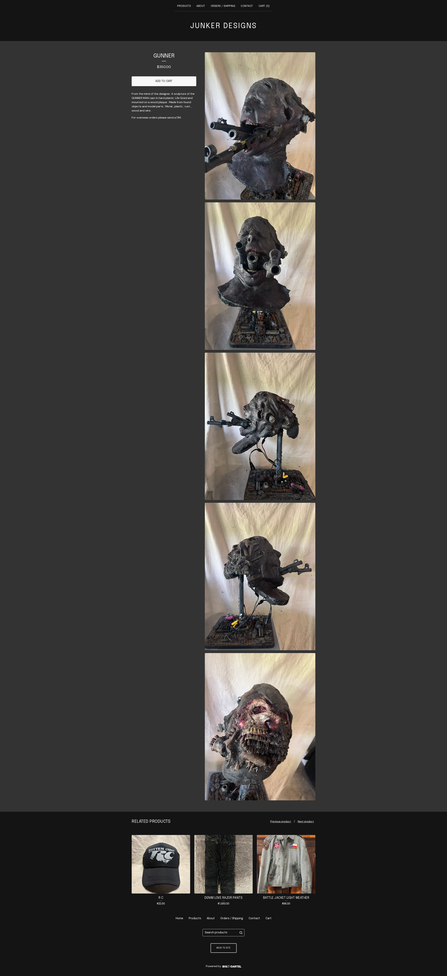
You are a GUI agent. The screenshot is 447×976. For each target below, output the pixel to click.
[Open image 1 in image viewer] (260, 126)
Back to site (224, 948)
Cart (269, 918)
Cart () (264, 6)
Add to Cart (164, 81)
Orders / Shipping (223, 6)
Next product (306, 821)
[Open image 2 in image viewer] (260, 276)
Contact (247, 6)
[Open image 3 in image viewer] (260, 426)
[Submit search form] (241, 933)
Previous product (280, 821)
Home (179, 918)
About (200, 6)
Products (184, 6)
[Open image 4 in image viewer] (260, 576)
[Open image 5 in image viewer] (260, 727)
